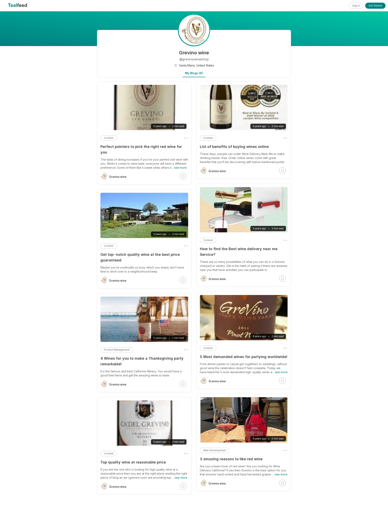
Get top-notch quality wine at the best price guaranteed (140, 257)
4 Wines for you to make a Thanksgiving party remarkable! (141, 361)
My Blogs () (194, 73)
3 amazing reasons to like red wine (231, 459)
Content (208, 137)
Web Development (214, 450)
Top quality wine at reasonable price (133, 462)
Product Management (117, 349)
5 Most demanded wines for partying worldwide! (243, 357)
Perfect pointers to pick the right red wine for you (141, 149)
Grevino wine (217, 171)
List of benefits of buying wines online (234, 146)
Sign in (356, 5)
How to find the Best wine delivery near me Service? (238, 252)
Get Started (375, 5)
